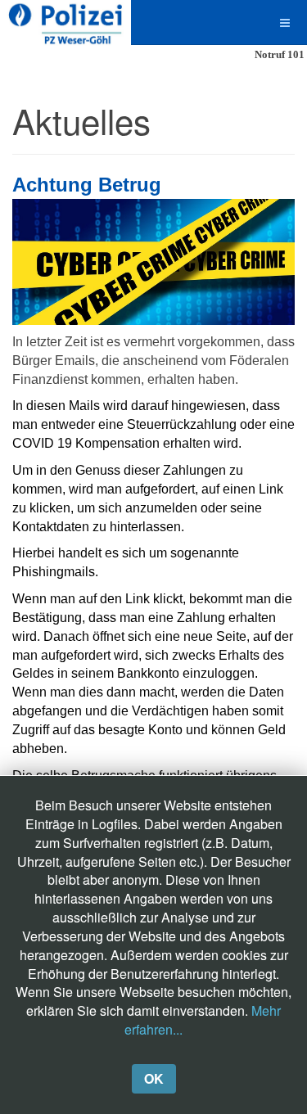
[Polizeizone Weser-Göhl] (65, 22)
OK (154, 1078)
